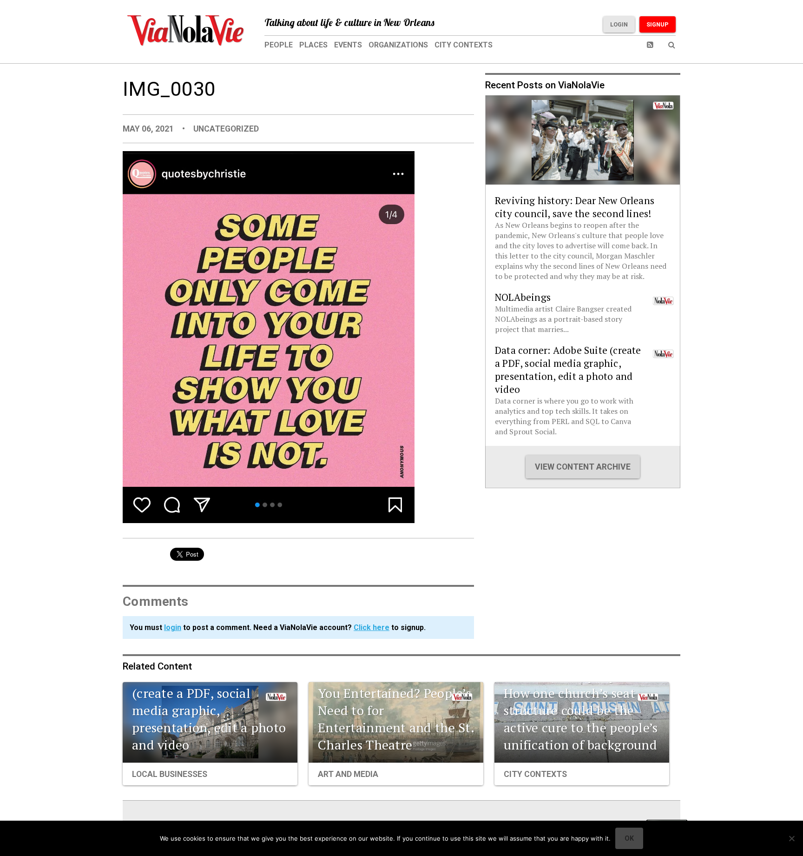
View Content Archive (583, 466)
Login (619, 24)
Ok (629, 838)
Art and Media (348, 774)
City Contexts (463, 44)
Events (348, 44)
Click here (371, 627)
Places (313, 44)
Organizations (398, 44)
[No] (791, 838)
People (278, 44)
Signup (657, 24)
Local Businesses (169, 774)
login (172, 627)
